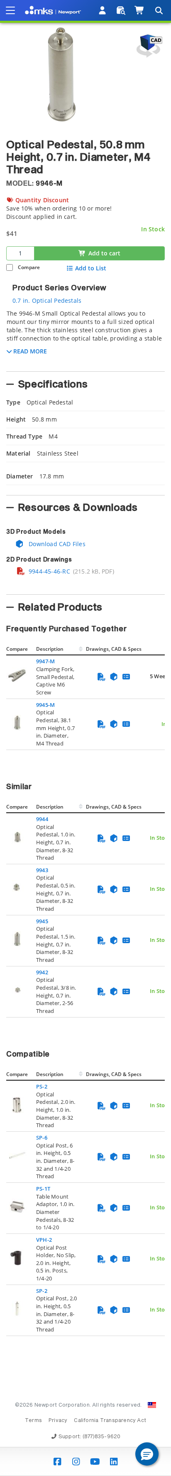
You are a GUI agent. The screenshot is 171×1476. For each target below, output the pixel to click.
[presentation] (85, 738)
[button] (147, 1454)
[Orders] (121, 10)
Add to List (90, 268)
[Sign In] (102, 10)
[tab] (85, 338)
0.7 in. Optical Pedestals (46, 300)
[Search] (158, 10)
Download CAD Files (56, 544)
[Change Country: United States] (152, 1405)
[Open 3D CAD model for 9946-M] (148, 46)
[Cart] (139, 10)
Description (50, 648)
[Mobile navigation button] (10, 10)
